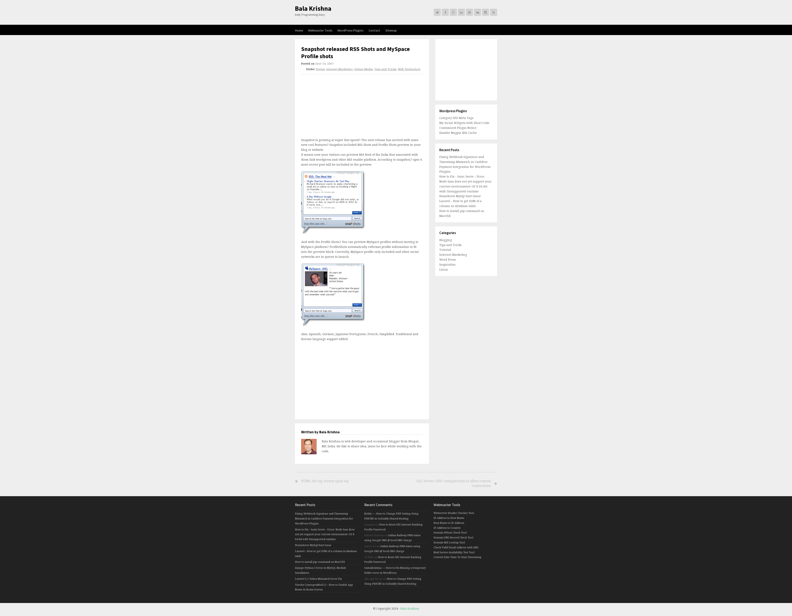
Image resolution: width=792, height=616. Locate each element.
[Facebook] (445, 12)
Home (299, 30)
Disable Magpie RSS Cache (458, 133)
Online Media (363, 69)
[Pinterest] (469, 12)
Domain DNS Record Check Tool (453, 537)
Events (320, 69)
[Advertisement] (335, 107)
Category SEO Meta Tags (456, 118)
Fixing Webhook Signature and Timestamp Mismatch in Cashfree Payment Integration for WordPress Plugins (324, 518)
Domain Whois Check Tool (450, 532)
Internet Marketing (339, 69)
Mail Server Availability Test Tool (454, 552)
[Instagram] (485, 12)
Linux (443, 269)
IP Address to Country (447, 528)
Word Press (447, 259)
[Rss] (493, 12)
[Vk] (477, 12)
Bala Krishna (313, 8)
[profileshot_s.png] (333, 325)
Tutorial (445, 250)
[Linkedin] (461, 12)
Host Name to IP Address (449, 523)
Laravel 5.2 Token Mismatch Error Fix (318, 579)
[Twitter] (437, 12)
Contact (374, 30)
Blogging (445, 240)
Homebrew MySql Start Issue (460, 196)
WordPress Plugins (350, 30)
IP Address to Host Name (449, 518)
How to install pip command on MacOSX (320, 562)
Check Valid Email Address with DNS (456, 547)
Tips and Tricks (385, 69)
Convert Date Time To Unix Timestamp (457, 557)
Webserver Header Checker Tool (454, 513)
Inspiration (447, 264)
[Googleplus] (453, 12)
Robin (368, 513)
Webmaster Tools (320, 30)
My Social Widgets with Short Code (464, 123)
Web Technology (409, 69)
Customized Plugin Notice (457, 128)
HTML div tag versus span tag (325, 481)
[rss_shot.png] (333, 233)
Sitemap (391, 30)
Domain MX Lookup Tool (449, 542)
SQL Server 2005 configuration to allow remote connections (453, 483)
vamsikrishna (372, 568)
